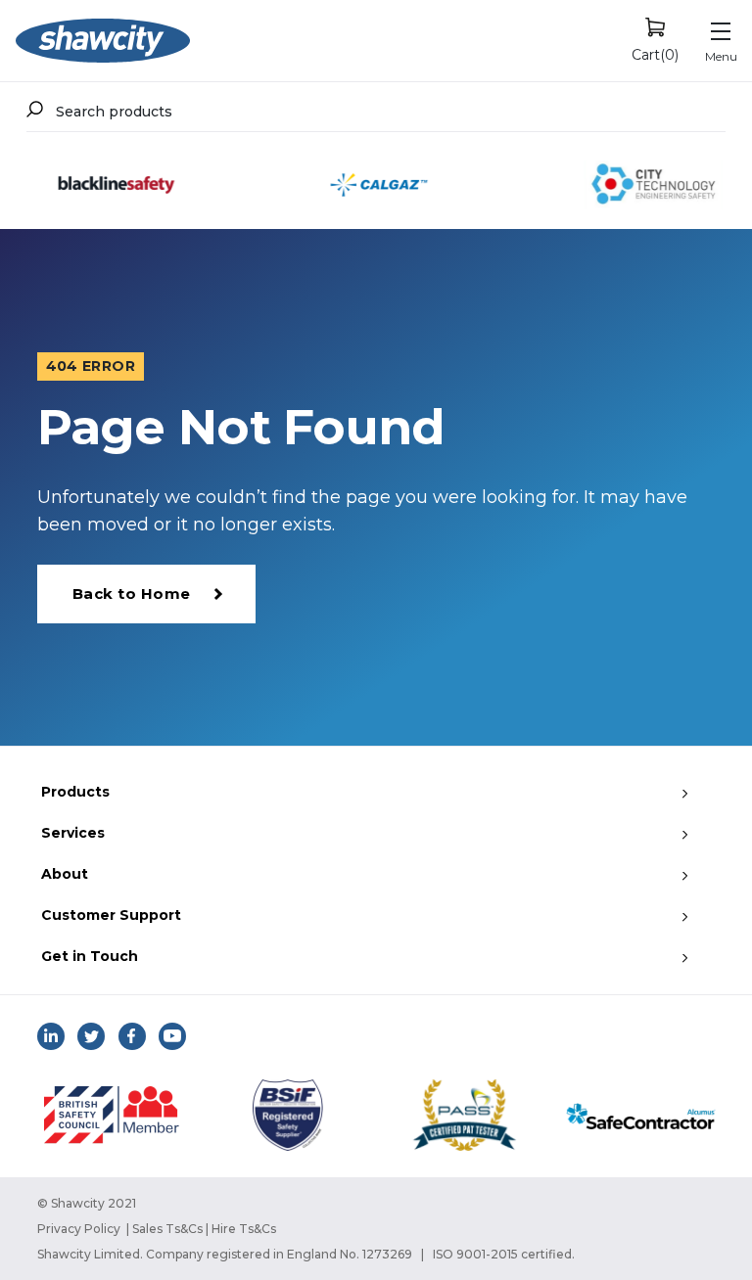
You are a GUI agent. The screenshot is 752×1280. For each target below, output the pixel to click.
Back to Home (131, 593)
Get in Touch (89, 956)
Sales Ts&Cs (167, 1228)
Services (73, 833)
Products (75, 791)
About (64, 874)
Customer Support (111, 915)
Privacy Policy (78, 1228)
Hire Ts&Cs (244, 1228)
